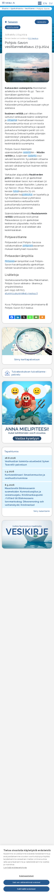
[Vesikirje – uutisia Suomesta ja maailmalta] (27, 534)
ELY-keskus (33, 38)
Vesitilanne (13, 27)
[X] (24, 317)
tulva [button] (16, 191)
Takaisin (13, 21)
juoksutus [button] (27, 194)
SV (51, 3)
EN (45, 3)
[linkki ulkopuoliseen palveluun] (27, 412)
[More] (42, 317)
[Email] (36, 317)
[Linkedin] (18, 317)
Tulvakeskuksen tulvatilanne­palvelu (28, 373)
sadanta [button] (32, 155)
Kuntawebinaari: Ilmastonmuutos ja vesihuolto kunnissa (25, 476)
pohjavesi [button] (28, 245)
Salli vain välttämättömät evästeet (26, 882)
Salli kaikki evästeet (26, 889)
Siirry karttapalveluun (27, 359)
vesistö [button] (27, 152)
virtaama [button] (12, 120)
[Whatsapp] (30, 317)
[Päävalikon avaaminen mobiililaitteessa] (39, 3)
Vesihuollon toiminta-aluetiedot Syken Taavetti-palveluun (27, 463)
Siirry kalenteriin (42, 511)
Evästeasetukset (26, 876)
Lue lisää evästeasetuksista (15, 868)
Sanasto (41, 22)
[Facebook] (12, 317)
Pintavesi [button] (10, 261)
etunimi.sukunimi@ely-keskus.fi (21, 293)
